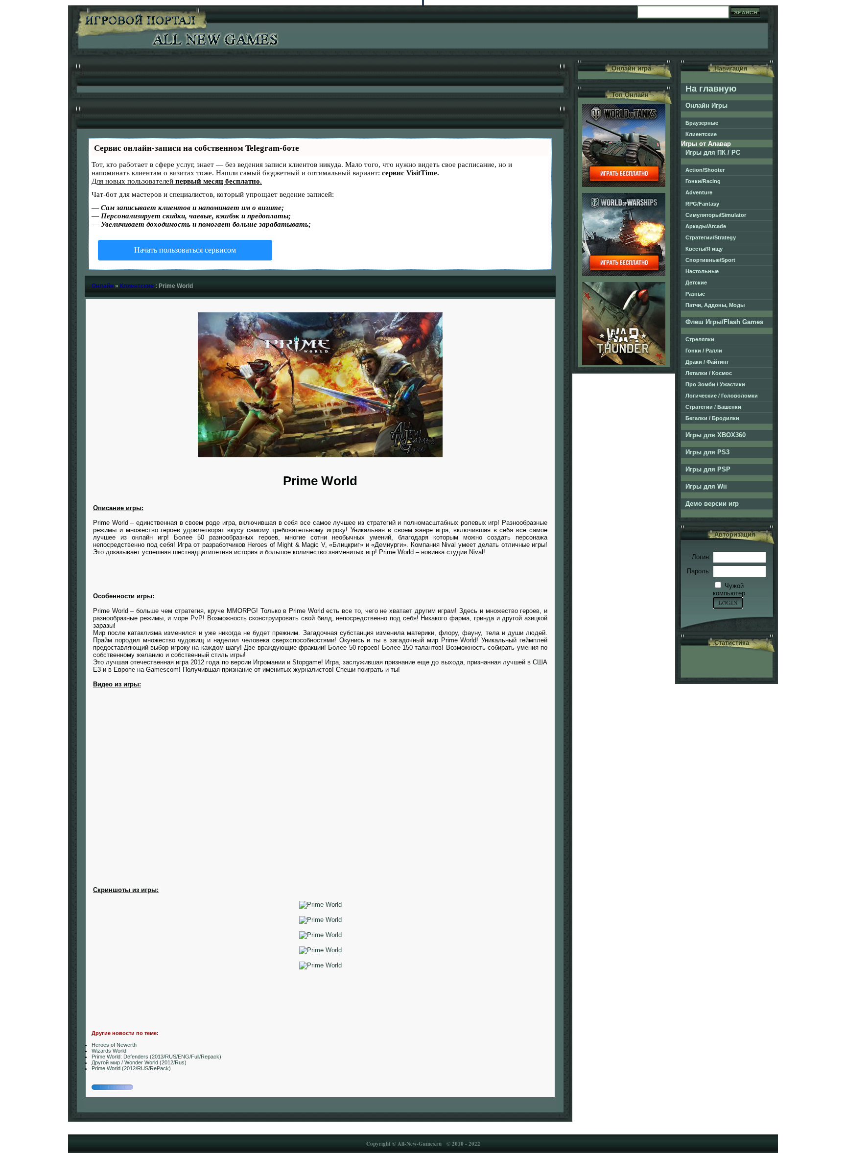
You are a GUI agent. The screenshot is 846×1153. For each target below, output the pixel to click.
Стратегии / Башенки (713, 407)
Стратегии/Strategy (710, 237)
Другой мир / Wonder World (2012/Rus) (139, 1062)
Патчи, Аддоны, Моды (715, 305)
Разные (695, 294)
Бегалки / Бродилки (712, 418)
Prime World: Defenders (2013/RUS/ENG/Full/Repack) (156, 1056)
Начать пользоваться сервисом (185, 250)
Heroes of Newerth (114, 1045)
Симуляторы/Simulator (715, 215)
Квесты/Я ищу (704, 249)
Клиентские (137, 285)
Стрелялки (699, 339)
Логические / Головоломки (721, 396)
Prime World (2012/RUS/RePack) (131, 1068)
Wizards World (109, 1051)
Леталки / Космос (708, 373)
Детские (696, 282)
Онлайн (103, 285)
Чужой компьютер (729, 589)
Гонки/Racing (703, 181)
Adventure (698, 192)
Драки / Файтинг (707, 362)
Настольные (702, 271)
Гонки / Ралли (703, 350)
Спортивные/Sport (710, 260)
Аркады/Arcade (705, 226)
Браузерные (701, 123)
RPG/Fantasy (702, 204)
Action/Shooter (705, 170)
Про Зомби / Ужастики (715, 384)
